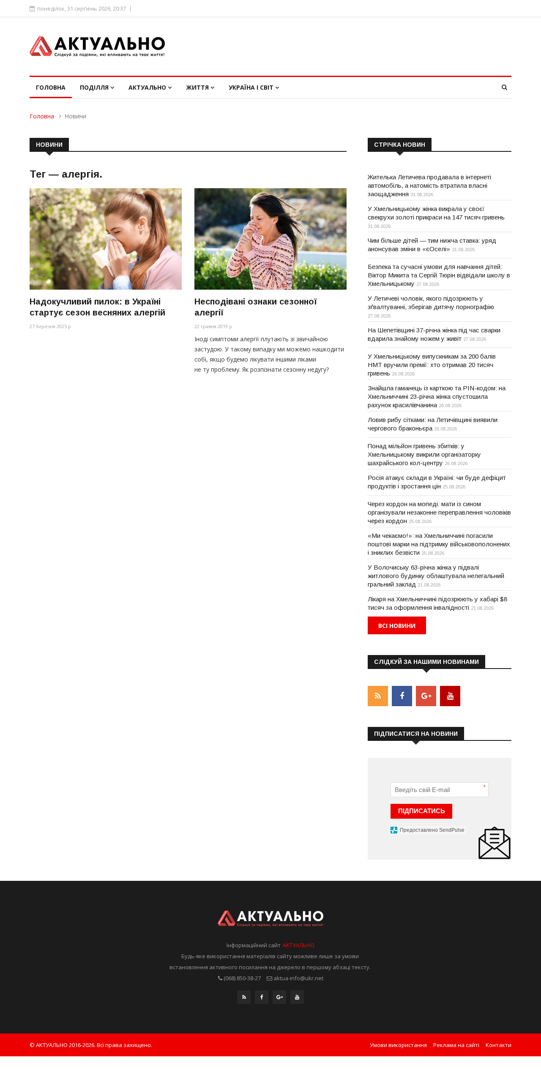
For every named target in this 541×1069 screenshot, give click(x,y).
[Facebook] (261, 997)
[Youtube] (297, 997)
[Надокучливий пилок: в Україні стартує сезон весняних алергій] (106, 238)
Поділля (95, 87)
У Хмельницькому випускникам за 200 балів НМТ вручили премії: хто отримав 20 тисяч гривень (432, 365)
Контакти (498, 1044)
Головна (51, 87)
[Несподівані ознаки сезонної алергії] (270, 238)
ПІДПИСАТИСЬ (421, 810)
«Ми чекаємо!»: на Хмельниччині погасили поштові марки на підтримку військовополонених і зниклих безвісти (439, 544)
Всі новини (396, 626)
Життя (198, 87)
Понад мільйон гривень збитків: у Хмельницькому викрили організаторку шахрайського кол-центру (424, 454)
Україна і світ (252, 87)
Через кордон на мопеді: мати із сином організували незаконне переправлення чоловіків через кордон (439, 512)
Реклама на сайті (456, 1044)
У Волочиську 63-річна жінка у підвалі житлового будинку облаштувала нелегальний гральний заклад (436, 576)
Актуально (148, 87)
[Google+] (279, 997)
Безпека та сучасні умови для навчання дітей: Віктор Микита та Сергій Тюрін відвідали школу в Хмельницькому (439, 275)
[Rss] (244, 997)
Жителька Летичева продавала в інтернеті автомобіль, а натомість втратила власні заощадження (429, 185)
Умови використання (398, 1044)
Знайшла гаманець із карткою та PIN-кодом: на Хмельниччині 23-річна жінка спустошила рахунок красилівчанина (436, 396)
